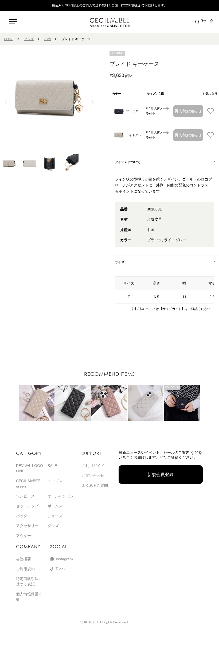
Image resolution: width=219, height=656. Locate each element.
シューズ (55, 516)
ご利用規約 (25, 569)
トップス (55, 481)
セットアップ (27, 506)
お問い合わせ (93, 475)
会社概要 (23, 559)
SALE (52, 465)
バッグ (21, 516)
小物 (47, 39)
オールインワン (61, 496)
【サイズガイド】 (172, 309)
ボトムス (55, 506)
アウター (23, 536)
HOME (8, 39)
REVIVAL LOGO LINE (29, 468)
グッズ (29, 39)
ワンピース (25, 496)
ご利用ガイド (93, 465)
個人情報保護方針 (29, 596)
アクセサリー (27, 526)
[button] (92, 102)
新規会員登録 (160, 474)
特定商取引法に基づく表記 (29, 581)
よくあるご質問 (95, 485)
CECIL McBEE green (28, 483)
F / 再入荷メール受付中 (157, 111)
